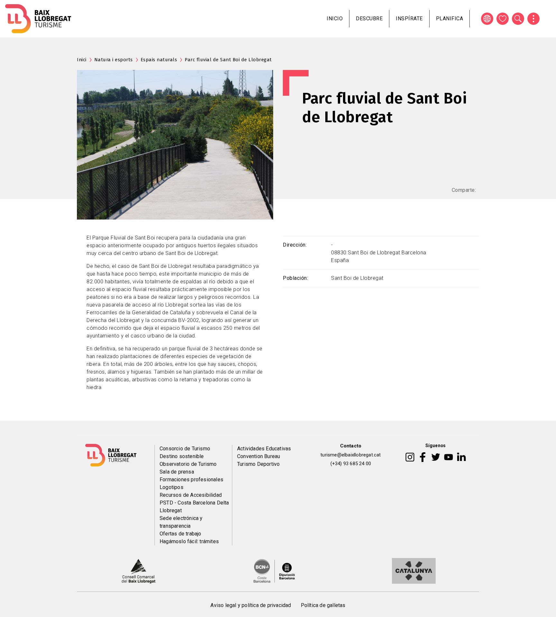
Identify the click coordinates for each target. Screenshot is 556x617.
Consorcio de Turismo (185, 449)
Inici (82, 60)
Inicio (335, 18)
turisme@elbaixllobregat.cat (350, 455)
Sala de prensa (177, 472)
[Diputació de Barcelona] (274, 570)
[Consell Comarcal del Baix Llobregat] (138, 570)
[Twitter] (435, 456)
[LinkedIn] (461, 456)
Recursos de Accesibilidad (191, 495)
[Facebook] (422, 456)
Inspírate (409, 18)
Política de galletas (323, 605)
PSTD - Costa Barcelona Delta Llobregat (194, 507)
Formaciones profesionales (191, 479)
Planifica (449, 18)
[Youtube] (448, 456)
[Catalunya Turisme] (414, 570)
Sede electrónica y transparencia (181, 522)
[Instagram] (410, 456)
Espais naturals (159, 60)
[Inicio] (38, 19)
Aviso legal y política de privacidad (250, 605)
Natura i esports (113, 60)
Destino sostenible (182, 456)
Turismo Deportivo (258, 464)
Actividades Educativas (264, 449)
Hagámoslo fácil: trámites (189, 541)
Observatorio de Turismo (188, 464)
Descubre (369, 18)
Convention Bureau (258, 456)
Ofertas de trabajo (180, 534)
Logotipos (171, 487)
